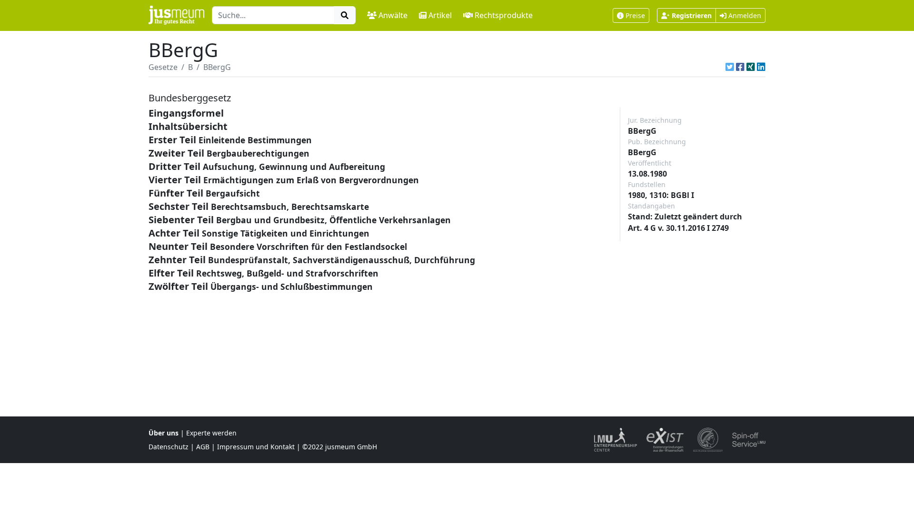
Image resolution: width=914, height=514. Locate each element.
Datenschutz (169, 446)
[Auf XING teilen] (750, 67)
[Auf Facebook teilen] (740, 67)
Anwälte (392, 15)
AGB (202, 446)
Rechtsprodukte (504, 15)
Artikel (440, 15)
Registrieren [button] (692, 15)
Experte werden (211, 432)
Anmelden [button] (743, 15)
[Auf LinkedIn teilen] (761, 67)
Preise (635, 15)
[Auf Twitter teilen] (729, 67)
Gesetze (163, 67)
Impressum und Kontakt (256, 446)
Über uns (164, 432)
